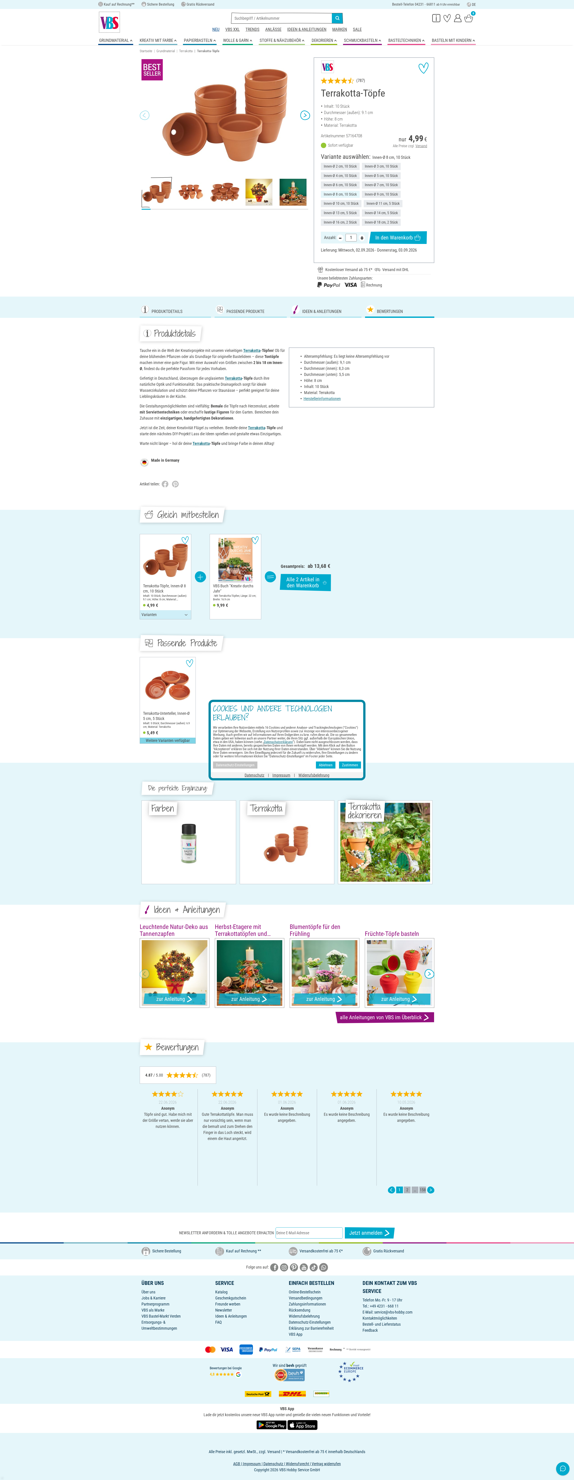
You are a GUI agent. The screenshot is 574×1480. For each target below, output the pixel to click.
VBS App (295, 1334)
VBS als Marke (152, 1310)
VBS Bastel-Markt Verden (161, 1316)
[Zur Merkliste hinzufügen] (423, 68)
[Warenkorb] (468, 18)
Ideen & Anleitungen (306, 29)
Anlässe (273, 29)
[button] (145, 115)
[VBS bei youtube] (303, 1267)
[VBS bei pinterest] (293, 1267)
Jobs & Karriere (153, 1298)
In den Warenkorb (394, 238)
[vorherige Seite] (391, 1190)
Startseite (146, 51)
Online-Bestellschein (305, 1292)
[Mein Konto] (457, 18)
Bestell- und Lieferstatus (382, 1324)
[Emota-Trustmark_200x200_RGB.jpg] (350, 1371)
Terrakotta (186, 51)
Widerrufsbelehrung (304, 1316)
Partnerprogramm (155, 1304)
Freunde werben (227, 1304)
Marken (339, 29)
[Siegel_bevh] (289, 1374)
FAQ (218, 1322)
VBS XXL (232, 29)
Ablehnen (326, 765)
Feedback (370, 1330)
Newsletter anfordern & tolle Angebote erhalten (226, 1232)
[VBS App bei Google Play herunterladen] (272, 1424)
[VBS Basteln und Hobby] (109, 22)
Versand (421, 146)
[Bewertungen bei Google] (226, 1371)
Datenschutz (254, 775)
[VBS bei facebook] (274, 1267)
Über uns (148, 1292)
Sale (357, 29)
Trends (252, 29)
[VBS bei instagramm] (284, 1267)
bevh (290, 1365)
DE (474, 4)
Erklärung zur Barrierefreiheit (311, 1328)
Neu (216, 29)
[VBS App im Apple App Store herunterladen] (302, 1424)
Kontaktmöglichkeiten (380, 1318)
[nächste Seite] (430, 1190)
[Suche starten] (337, 18)
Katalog (221, 1292)
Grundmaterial (166, 51)
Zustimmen (350, 765)
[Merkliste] (447, 18)
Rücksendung (299, 1310)
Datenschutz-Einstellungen (310, 1322)
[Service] (436, 18)
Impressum (281, 775)
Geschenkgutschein (230, 1298)
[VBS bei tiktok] (313, 1267)
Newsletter (223, 1310)
